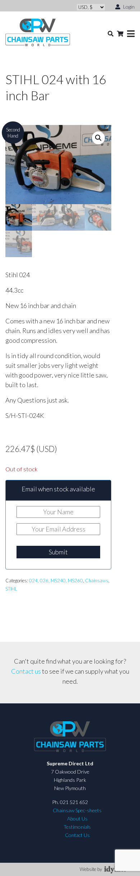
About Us (77, 818)
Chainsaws (96, 580)
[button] (98, 137)
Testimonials (77, 827)
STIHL (11, 589)
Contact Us (77, 835)
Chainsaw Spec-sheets (77, 810)
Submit (58, 552)
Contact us (26, 671)
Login (128, 7)
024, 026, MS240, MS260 (56, 580)
